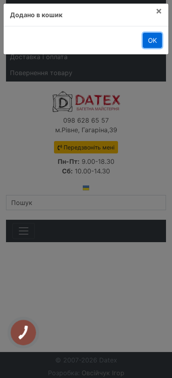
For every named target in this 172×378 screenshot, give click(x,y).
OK (152, 40)
